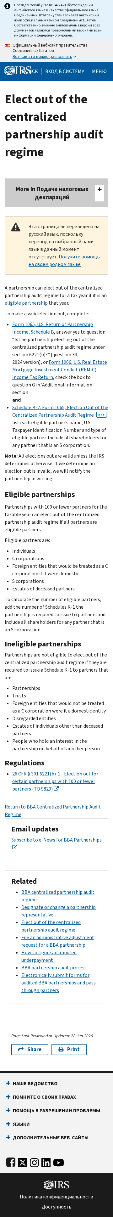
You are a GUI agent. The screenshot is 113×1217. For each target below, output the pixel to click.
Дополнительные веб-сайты (51, 1137)
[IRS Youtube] (58, 1161)
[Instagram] (34, 1161)
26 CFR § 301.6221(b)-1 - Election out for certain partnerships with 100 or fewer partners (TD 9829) (55, 781)
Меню (99, 71)
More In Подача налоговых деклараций (52, 193)
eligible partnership (26, 303)
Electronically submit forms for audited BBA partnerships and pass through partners (58, 983)
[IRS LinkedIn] (46, 1161)
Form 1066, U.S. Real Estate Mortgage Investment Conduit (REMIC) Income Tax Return (59, 369)
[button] (64, 71)
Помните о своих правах (44, 1097)
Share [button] (34, 1049)
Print (73, 1049)
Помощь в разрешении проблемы (56, 1110)
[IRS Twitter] (22, 1161)
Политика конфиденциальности (56, 1197)
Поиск (30, 71)
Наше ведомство (35, 1083)
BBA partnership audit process (54, 967)
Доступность (57, 1207)
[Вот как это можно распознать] (56, 51)
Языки (21, 1124)
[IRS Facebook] (10, 1161)
